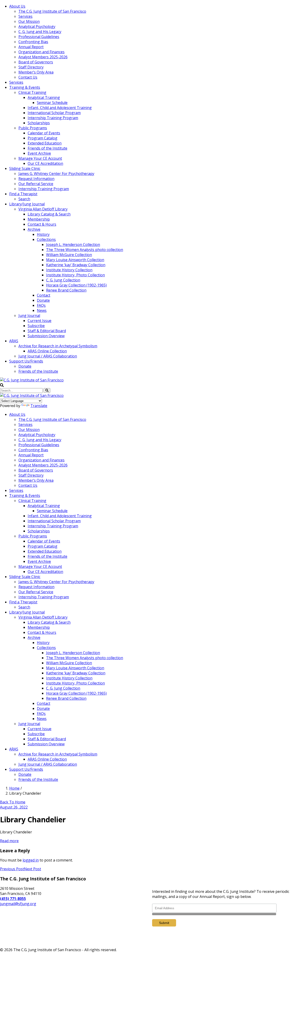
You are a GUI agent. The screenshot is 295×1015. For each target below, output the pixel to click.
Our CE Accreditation (45, 163)
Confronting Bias (33, 41)
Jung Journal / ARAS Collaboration (47, 356)
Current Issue (39, 320)
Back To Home (12, 802)
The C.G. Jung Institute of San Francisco (52, 11)
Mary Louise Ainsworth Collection (75, 259)
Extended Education (45, 143)
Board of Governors (35, 62)
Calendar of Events (44, 133)
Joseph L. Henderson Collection (73, 244)
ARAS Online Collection (47, 351)
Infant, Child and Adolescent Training (60, 107)
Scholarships (39, 122)
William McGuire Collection (69, 254)
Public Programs (32, 127)
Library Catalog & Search (49, 214)
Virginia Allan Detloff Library (43, 209)
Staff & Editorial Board (47, 330)
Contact (43, 295)
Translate (38, 405)
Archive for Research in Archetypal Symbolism (57, 345)
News (42, 310)
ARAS (13, 340)
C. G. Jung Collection (63, 280)
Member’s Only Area (35, 72)
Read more (9, 840)
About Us (17, 6)
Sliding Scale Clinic (24, 168)
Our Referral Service (35, 183)
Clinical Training (32, 92)
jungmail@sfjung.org (18, 903)
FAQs (41, 305)
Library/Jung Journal (27, 204)
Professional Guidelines (38, 36)
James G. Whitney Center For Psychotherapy (56, 173)
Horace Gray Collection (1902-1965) (76, 285)
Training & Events (24, 87)
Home (14, 788)
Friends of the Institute (47, 148)
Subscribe (36, 325)
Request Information (36, 178)
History (43, 234)
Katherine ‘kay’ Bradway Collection (75, 264)
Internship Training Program (53, 117)
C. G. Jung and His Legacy (39, 31)
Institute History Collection (69, 269)
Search (24, 198)
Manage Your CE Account (40, 158)
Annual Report (31, 46)
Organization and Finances (41, 51)
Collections (46, 239)
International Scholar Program (54, 112)
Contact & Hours (42, 224)
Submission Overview (46, 335)
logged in (31, 860)
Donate (43, 300)
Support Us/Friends (26, 361)
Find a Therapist (23, 193)
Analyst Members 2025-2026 (43, 56)
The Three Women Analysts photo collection (84, 249)
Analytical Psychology (36, 26)
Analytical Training (44, 97)
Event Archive (39, 153)
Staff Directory (31, 67)
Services (25, 16)
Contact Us (27, 77)
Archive (34, 229)
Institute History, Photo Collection (75, 274)
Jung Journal (29, 315)
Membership (39, 219)
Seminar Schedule (52, 102)
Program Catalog (42, 138)
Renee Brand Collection (66, 290)
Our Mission (29, 21)
